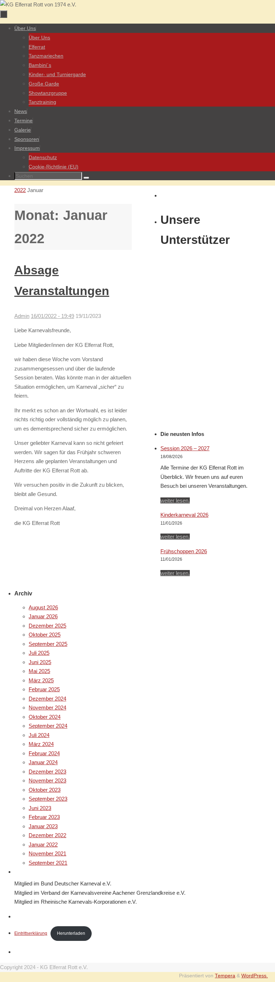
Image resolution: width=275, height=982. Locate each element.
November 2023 (47, 780)
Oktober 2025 (45, 635)
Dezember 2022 (47, 835)
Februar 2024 (44, 753)
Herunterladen (71, 933)
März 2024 (41, 744)
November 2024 (47, 707)
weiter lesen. (175, 500)
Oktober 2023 (45, 790)
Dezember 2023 (47, 772)
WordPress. (254, 975)
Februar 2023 (44, 817)
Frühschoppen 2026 (183, 551)
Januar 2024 (43, 762)
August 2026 (43, 607)
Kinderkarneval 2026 (184, 515)
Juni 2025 (40, 662)
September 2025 (48, 644)
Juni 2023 (40, 808)
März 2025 (41, 680)
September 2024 (48, 726)
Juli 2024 (39, 735)
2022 (20, 190)
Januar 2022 (43, 844)
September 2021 (48, 863)
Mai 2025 (39, 671)
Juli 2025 (39, 653)
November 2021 (47, 853)
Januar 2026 (43, 616)
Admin (21, 316)
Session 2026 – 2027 (184, 448)
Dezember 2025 (47, 626)
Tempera (225, 975)
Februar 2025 (44, 689)
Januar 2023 (43, 826)
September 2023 (48, 799)
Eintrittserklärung (30, 933)
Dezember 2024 (47, 699)
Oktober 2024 (45, 717)
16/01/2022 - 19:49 (52, 316)
